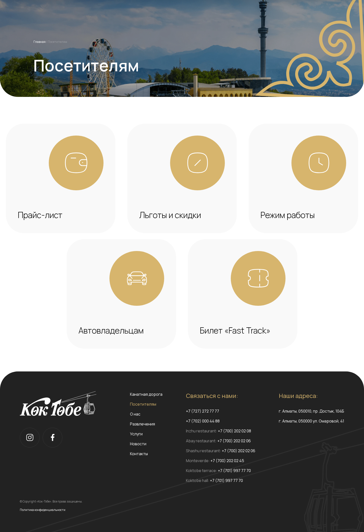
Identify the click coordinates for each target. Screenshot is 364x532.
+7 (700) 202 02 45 (227, 460)
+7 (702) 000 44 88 (203, 421)
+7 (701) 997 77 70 (234, 470)
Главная (39, 42)
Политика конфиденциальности (42, 510)
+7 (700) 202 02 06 (234, 441)
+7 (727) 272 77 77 (202, 411)
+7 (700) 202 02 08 (234, 431)
